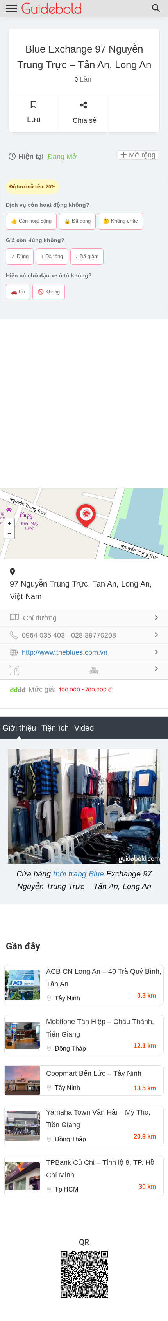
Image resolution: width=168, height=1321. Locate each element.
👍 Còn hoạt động (31, 221)
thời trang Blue (78, 873)
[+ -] (84, 523)
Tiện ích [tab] (55, 727)
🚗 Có (18, 292)
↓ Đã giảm (86, 256)
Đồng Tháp (70, 1048)
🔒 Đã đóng (77, 221)
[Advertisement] (84, 403)
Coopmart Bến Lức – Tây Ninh (93, 1073)
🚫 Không (49, 292)
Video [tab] (84, 727)
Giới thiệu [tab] (19, 727)
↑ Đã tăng (52, 256)
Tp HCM (66, 1189)
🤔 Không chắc (120, 221)
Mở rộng (141, 155)
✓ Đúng (20, 256)
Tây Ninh (67, 998)
